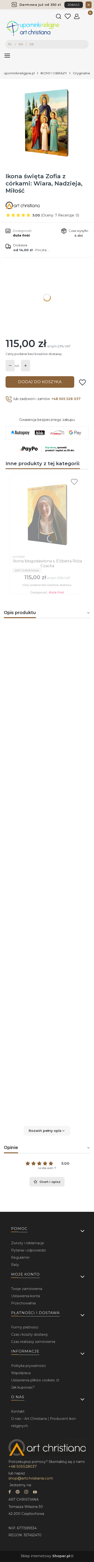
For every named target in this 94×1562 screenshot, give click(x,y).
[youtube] (35, 1492)
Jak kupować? (23, 1387)
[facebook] (9, 1492)
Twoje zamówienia (26, 1289)
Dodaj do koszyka (39, 382)
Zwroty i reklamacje (27, 1243)
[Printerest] (18, 1492)
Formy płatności (24, 1327)
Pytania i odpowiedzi (28, 1250)
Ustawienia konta (25, 1296)
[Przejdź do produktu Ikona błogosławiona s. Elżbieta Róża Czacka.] (47, 514)
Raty (15, 1265)
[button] (47, 1130)
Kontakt (18, 1411)
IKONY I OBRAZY (53, 73)
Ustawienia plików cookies (33, 1380)
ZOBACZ (73, 4)
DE (32, 44)
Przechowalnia (23, 1303)
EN (21, 44)
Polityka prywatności (28, 1366)
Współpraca (21, 1373)
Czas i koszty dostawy (29, 1334)
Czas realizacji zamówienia (33, 1342)
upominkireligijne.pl (19, 73)
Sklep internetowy (45, 1556)
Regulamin (20, 1257)
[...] (47, 122)
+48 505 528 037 (66, 399)
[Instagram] (26, 1492)
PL (10, 44)
